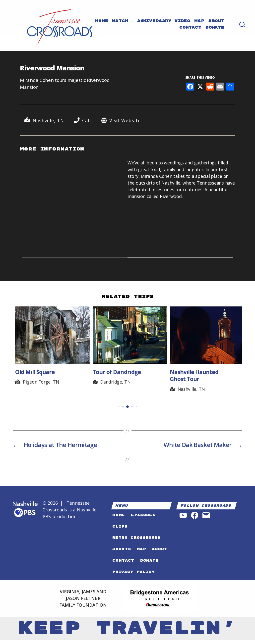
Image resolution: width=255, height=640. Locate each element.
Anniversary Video (163, 21)
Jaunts (121, 549)
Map (199, 21)
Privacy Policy (133, 572)
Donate (214, 27)
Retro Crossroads (136, 538)
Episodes (143, 515)
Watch (120, 21)
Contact (190, 27)
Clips (119, 526)
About (216, 21)
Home (101, 21)
